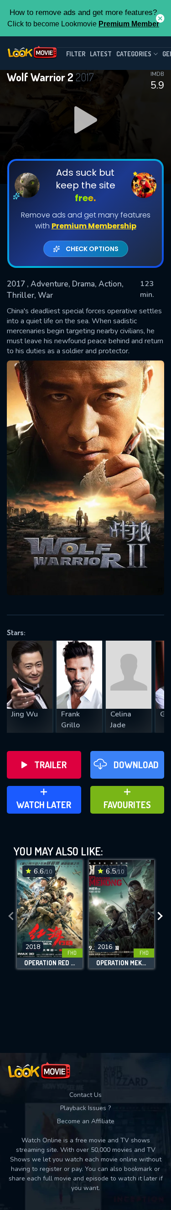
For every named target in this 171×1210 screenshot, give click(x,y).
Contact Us (85, 1095)
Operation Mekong (121, 963)
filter (75, 54)
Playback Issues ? (85, 1108)
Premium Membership (94, 226)
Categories (133, 54)
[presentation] (11, 916)
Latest (101, 54)
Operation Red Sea (49, 963)
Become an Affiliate (85, 1121)
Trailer (50, 764)
